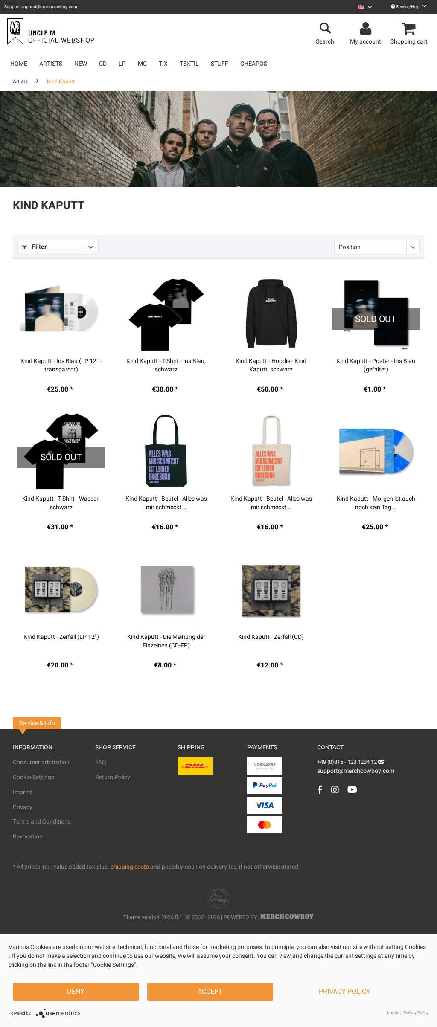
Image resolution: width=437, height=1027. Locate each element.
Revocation (28, 836)
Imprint (22, 792)
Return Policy (112, 777)
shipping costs (130, 866)
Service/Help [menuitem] (407, 7)
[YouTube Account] (352, 789)
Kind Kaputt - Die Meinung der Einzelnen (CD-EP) (166, 641)
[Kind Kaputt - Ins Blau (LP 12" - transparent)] (61, 313)
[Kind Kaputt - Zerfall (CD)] (271, 589)
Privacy (22, 807)
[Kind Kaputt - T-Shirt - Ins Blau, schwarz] (166, 313)
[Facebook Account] (320, 789)
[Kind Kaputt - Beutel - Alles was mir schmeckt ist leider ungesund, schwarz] (166, 451)
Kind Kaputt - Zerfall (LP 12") (61, 637)
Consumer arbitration (41, 762)
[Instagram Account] (335, 789)
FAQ (100, 762)
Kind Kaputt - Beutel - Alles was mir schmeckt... (166, 503)
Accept (210, 991)
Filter (38, 246)
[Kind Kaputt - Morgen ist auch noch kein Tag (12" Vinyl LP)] (376, 451)
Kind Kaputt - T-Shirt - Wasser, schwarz (61, 503)
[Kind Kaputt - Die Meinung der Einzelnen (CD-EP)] (166, 589)
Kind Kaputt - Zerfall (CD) (271, 637)
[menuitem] (365, 7)
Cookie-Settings (33, 777)
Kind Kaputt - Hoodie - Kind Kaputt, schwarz (271, 365)
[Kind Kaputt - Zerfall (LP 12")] (61, 589)
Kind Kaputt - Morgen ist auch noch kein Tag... (376, 503)
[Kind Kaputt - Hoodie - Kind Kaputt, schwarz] (271, 313)
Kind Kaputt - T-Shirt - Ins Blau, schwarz (166, 365)
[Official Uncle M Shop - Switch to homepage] (49, 31)
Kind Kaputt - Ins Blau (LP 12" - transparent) (61, 365)
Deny (75, 991)
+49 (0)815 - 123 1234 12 (347, 762)
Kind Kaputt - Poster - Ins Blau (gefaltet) (375, 365)
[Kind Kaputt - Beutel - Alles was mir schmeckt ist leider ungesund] (271, 451)
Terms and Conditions (42, 821)
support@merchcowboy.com (355, 770)
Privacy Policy (344, 991)
